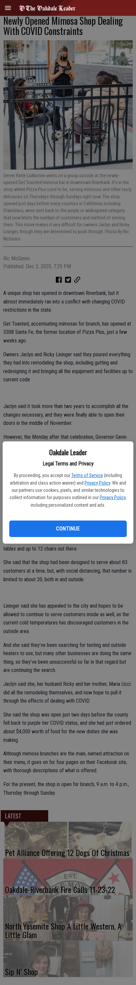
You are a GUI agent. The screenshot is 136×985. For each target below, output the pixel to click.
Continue (68, 528)
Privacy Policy (97, 483)
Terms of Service (87, 475)
